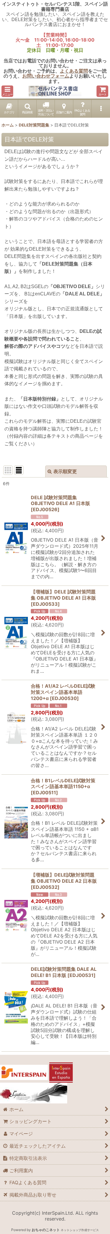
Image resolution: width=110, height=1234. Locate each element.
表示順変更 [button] (65, 471)
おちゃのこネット (46, 1230)
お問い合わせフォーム (45, 76)
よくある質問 (74, 71)
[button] (7, 91)
